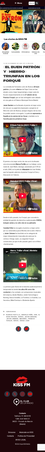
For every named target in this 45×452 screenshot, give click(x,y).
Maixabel (23, 318)
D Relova (29, 63)
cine (35, 314)
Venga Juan (24, 320)
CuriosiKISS (11, 311)
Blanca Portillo (13, 314)
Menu (19, 3)
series (16, 320)
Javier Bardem (31, 317)
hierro (20, 317)
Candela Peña (27, 314)
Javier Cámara (12, 318)
